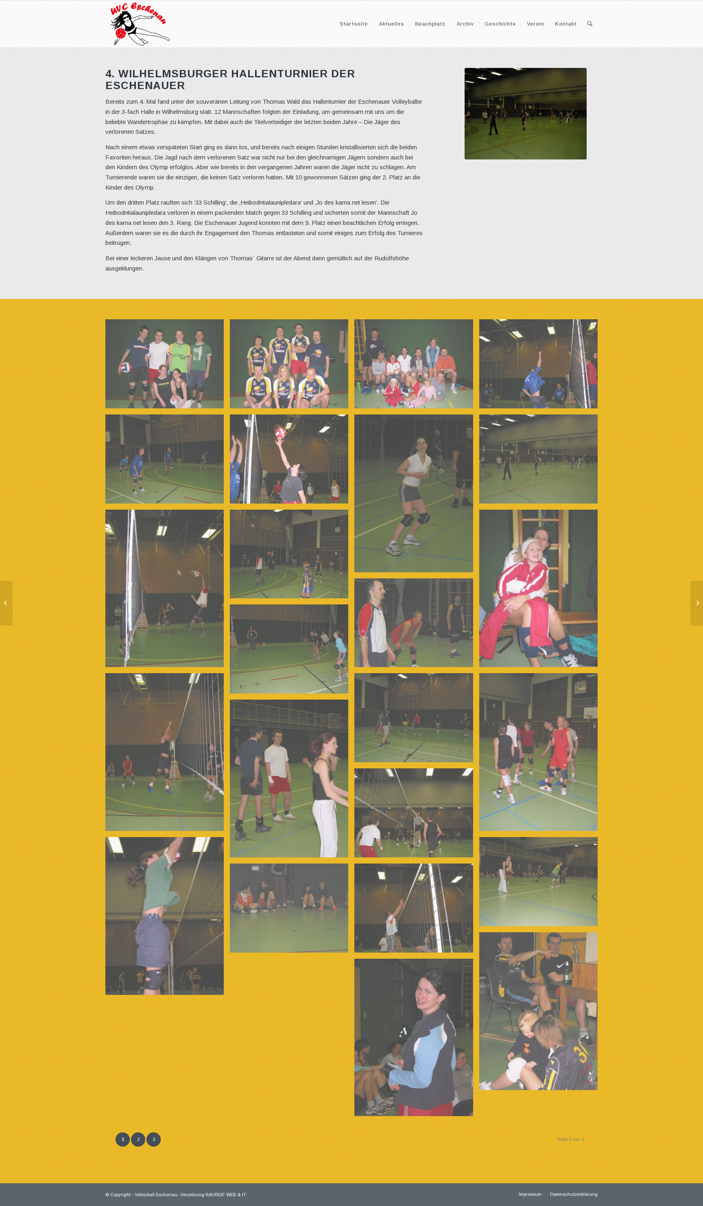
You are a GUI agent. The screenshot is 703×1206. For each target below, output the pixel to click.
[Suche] (590, 24)
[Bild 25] (541, 755)
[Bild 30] (416, 911)
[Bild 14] (167, 462)
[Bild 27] (416, 816)
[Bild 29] (541, 884)
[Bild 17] (541, 462)
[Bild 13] (541, 366)
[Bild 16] (416, 496)
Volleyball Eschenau (156, 1194)
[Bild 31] (292, 911)
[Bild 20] (541, 592)
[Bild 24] (416, 720)
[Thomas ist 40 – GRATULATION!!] (6, 603)
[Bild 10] (167, 366)
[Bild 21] (416, 626)
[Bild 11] (292, 366)
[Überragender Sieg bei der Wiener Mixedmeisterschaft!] (696, 603)
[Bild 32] (541, 1014)
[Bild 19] (292, 557)
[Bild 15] (292, 462)
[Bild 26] (292, 782)
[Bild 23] (167, 755)
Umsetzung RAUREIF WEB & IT (213, 1194)
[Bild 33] (416, 1041)
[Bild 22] (292, 652)
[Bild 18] (167, 592)
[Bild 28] (167, 919)
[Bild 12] (416, 366)
